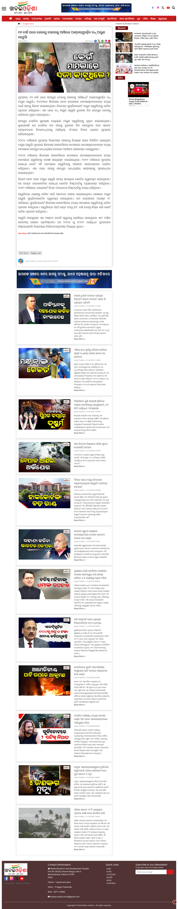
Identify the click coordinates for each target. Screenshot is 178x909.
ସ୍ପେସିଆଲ (112, 18)
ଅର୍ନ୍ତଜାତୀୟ (37, 18)
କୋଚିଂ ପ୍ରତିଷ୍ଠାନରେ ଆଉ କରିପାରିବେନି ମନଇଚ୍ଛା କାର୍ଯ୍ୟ (45, 233)
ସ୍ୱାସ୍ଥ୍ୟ (162, 18)
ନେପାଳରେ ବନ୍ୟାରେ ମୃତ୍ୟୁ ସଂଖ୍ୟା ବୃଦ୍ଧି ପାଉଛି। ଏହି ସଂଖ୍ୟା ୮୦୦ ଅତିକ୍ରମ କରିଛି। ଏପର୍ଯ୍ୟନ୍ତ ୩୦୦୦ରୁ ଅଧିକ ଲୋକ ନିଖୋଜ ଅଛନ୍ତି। (90, 459)
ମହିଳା (145, 18)
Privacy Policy (9, 883)
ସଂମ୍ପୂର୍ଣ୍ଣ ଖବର (28, 24)
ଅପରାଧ (78, 18)
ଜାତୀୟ (26, 18)
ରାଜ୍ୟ (17, 18)
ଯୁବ (138, 18)
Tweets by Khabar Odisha (127, 23)
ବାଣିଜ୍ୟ (87, 18)
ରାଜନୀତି (48, 18)
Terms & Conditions (23, 883)
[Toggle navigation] (173, 7)
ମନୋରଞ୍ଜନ (67, 18)
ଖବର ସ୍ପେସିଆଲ (127, 18)
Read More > (80, 339)
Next (175, 18)
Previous (170, 18)
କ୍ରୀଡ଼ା (57, 18)
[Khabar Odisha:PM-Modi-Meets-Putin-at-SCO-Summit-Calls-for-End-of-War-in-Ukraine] (124, 47)
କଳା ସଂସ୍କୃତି (99, 18)
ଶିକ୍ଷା (153, 18)
